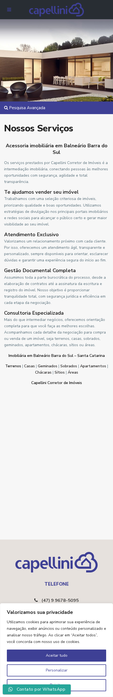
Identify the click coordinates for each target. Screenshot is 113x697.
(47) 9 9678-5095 (60, 600)
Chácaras (43, 372)
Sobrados (68, 366)
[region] (56, 650)
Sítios (60, 372)
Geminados (47, 366)
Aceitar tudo (56, 655)
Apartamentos (93, 366)
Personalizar (56, 670)
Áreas (73, 372)
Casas (29, 366)
